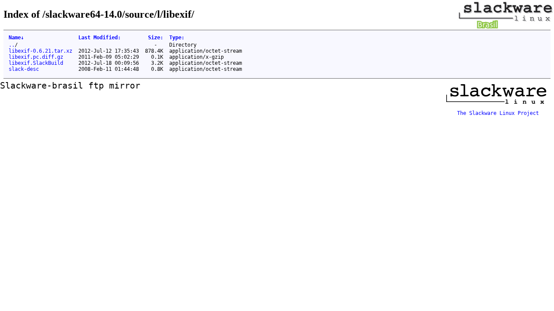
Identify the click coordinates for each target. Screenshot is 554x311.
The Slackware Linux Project (498, 113)
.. (12, 45)
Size (155, 38)
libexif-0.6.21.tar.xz (40, 51)
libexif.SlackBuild (36, 63)
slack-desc (24, 69)
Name (16, 38)
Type (176, 38)
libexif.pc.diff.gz (36, 57)
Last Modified (99, 38)
